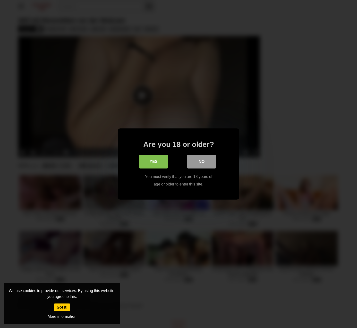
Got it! (62, 307)
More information (62, 316)
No (201, 162)
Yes (154, 162)
